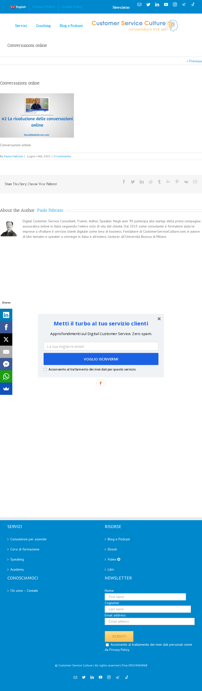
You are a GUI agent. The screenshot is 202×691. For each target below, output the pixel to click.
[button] (101, 323)
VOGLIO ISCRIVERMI (101, 358)
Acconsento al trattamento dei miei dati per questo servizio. (92, 369)
